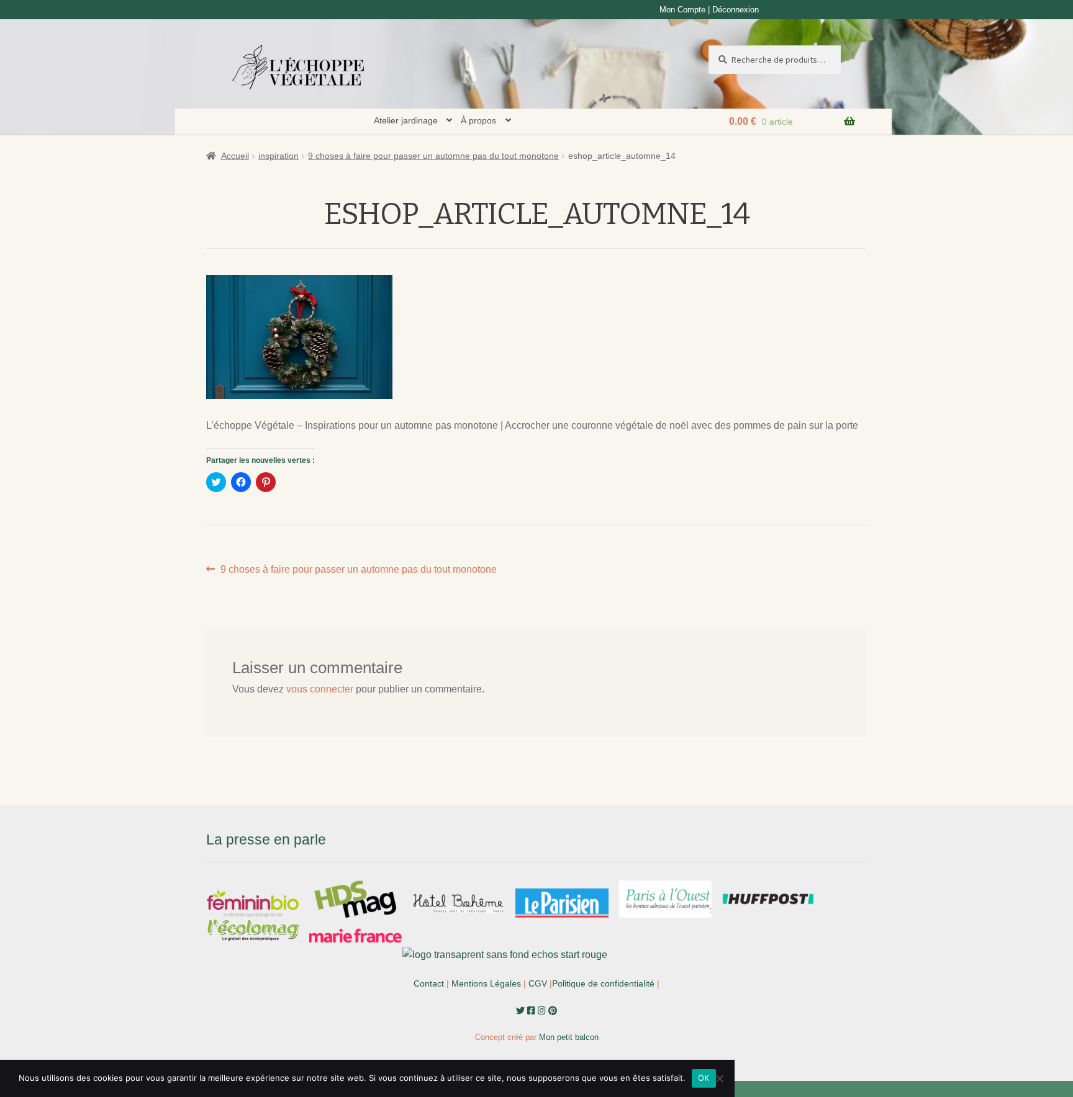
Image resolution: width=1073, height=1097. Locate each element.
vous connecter (319, 689)
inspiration (278, 156)
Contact (429, 983)
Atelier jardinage (406, 120)
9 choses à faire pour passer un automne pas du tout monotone (433, 156)
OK (704, 1078)
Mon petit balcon (569, 1037)
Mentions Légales (486, 983)
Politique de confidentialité (603, 983)
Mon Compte (682, 9)
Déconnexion (735, 9)
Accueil (235, 156)
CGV (537, 983)
